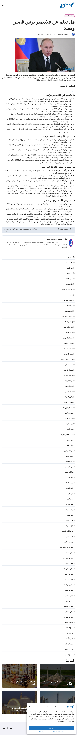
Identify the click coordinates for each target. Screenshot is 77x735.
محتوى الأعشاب (68, 553)
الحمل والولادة (69, 332)
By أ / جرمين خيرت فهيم (64, 34)
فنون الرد (71, 493)
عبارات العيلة (69, 483)
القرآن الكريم (69, 391)
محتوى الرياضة (69, 585)
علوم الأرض (70, 488)
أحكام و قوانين (69, 263)
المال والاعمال (69, 397)
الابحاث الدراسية (68, 327)
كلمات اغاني (70, 536)
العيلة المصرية (69, 386)
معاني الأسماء (69, 638)
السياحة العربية (69, 349)
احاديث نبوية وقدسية (67, 300)
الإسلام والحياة (69, 322)
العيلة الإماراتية (69, 370)
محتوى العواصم (69, 606)
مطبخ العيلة (70, 628)
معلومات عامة (69, 644)
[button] (29, 706)
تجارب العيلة (70, 424)
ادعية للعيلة (70, 306)
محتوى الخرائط (69, 569)
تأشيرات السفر (69, 413)
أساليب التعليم (69, 279)
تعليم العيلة (70, 429)
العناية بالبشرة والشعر (66, 359)
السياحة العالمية (69, 343)
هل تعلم (40, 34)
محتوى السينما (69, 590)
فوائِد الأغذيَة (70, 504)
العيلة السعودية (69, 375)
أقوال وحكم (70, 284)
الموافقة (51, 728)
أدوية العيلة (70, 268)
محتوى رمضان (69, 617)
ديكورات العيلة (69, 461)
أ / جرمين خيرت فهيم (55, 239)
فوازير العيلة (70, 510)
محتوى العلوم (69, 601)
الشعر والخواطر (69, 354)
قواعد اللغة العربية (67, 531)
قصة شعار (70, 515)
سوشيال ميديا (69, 467)
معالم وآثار (70, 633)
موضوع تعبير (70, 655)
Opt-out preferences (58, 731)
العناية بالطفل (69, 365)
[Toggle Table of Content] (73, 92)
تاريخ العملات (69, 418)
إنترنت (72, 295)
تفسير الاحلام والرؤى (66, 434)
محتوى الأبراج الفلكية (66, 547)
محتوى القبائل (69, 612)
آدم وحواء (71, 257)
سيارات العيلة (69, 472)
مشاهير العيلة (69, 16)
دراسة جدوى (70, 456)
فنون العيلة (70, 499)
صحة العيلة (70, 477)
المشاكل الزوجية (68, 408)
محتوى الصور (69, 595)
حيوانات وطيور (69, 451)
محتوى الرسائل (69, 579)
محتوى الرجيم (69, 574)
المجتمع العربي (69, 402)
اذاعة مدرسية (69, 311)
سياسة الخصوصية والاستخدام (45, 731)
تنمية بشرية (70, 440)
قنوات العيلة (70, 526)
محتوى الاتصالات (68, 558)
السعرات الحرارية (68, 338)
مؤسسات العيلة (69, 542)
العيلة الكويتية (69, 381)
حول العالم (70, 445)
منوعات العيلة (69, 649)
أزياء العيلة (70, 273)
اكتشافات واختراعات (67, 316)
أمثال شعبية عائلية (67, 289)
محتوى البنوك (69, 563)
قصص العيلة (70, 520)
